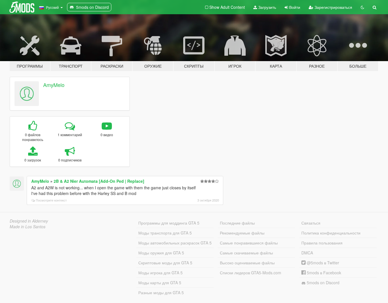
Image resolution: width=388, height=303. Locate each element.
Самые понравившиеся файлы (249, 243)
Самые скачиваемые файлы (246, 253)
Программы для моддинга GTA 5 (168, 223)
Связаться (310, 223)
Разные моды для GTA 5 (161, 292)
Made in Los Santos (27, 226)
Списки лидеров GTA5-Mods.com (250, 272)
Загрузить (266, 7)
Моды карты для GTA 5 (159, 282)
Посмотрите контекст (51, 200)
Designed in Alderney (29, 221)
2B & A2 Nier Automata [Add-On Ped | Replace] (99, 181)
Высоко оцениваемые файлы (247, 262)
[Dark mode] (362, 7)
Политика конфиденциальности (330, 233)
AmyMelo (53, 84)
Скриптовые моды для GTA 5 (165, 262)
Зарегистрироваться (332, 7)
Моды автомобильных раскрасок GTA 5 (175, 243)
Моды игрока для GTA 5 (160, 272)
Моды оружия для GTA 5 (161, 253)
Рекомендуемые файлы (242, 233)
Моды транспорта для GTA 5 (165, 233)
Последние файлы (237, 223)
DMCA (307, 253)
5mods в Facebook (323, 272)
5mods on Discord (322, 282)
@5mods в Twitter (322, 262)
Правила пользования (322, 243)
